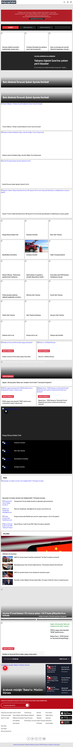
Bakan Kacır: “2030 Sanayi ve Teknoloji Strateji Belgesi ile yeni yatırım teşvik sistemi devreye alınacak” (60, 637)
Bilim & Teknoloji (45, 27)
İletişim (22, 744)
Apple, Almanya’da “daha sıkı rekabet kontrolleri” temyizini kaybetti (60, 625)
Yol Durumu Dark (6, 715)
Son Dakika (16, 720)
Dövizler (39, 715)
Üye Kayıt (4, 728)
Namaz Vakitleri (29, 715)
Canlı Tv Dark (17, 712)
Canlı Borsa (27, 712)
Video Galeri (49, 715)
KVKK (41, 744)
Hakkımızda (16, 744)
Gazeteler (49, 720)
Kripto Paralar (41, 720)
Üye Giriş (3, 726)
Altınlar (39, 712)
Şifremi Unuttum (6, 731)
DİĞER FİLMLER (63, 659)
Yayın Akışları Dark (18, 715)
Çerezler (37, 744)
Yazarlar (48, 718)
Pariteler (39, 723)
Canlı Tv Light (5, 718)
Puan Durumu (28, 718)
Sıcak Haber (49, 723)
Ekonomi (10, 27)
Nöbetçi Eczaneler (18, 718)
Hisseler (39, 718)
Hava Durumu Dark (6, 712)
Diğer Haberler (27, 27)
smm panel (16, 723)
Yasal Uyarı (57, 744)
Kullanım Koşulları (48, 744)
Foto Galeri (49, 712)
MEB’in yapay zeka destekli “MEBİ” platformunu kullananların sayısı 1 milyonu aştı (60, 631)
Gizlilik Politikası (29, 744)
